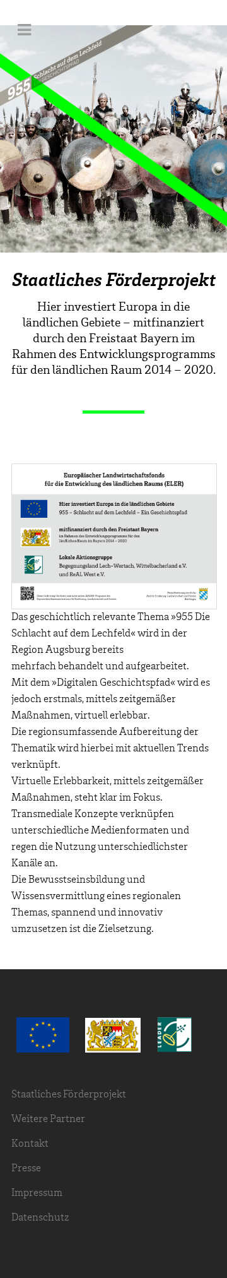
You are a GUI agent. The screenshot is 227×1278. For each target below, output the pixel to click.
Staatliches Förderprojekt (68, 1094)
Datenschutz (40, 1217)
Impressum (36, 1193)
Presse (26, 1168)
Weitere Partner (48, 1119)
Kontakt (30, 1143)
